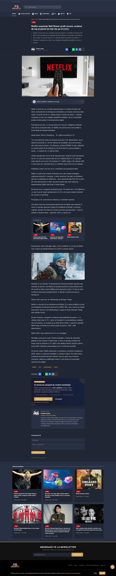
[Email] (80, 49)
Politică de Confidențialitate (92, 565)
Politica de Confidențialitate (73, 573)
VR (70, 13)
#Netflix (34, 367)
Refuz (95, 573)
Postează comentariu (38, 452)
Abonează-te (77, 554)
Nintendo (46, 13)
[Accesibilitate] (112, 567)
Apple (63, 13)
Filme (36, 19)
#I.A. (40, 367)
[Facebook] (66, 49)
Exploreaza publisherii (42, 399)
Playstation (25, 13)
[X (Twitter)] (70, 49)
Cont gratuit (58, 399)
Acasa (14, 13)
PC (55, 13)
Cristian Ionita (40, 49)
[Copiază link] (83, 49)
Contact (70, 565)
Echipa (75, 565)
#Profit (55, 367)
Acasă (32, 19)
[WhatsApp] (73, 49)
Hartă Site (103, 565)
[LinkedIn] (76, 49)
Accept (102, 573)
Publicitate (81, 565)
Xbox (36, 13)
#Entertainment (47, 367)
